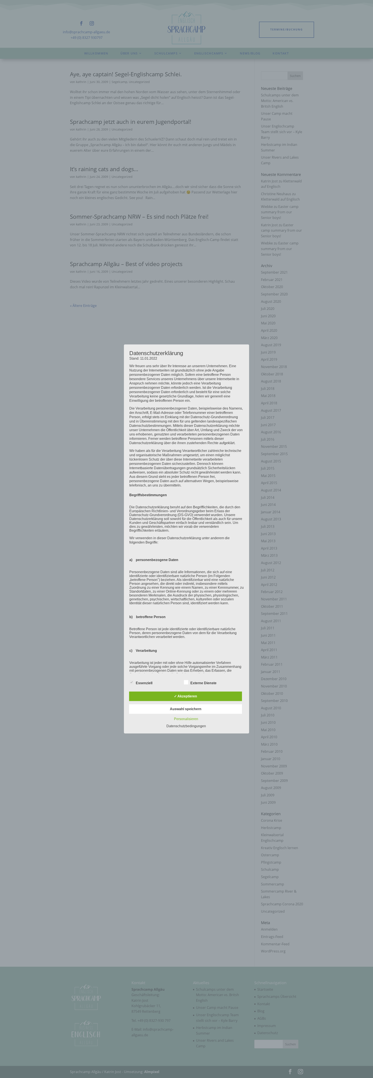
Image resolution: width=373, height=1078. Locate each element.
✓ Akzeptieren (185, 696)
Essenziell (144, 683)
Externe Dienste (203, 683)
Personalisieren (186, 719)
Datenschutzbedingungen (186, 726)
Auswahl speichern (185, 709)
